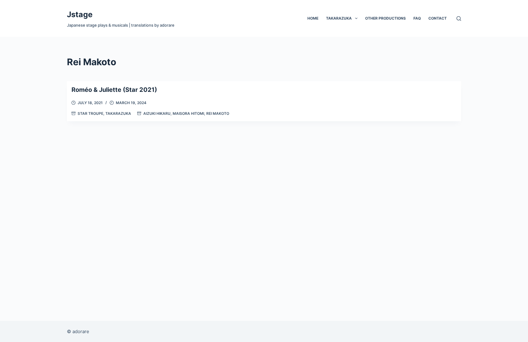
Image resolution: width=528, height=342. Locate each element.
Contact (437, 18)
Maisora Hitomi (188, 113)
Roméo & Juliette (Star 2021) (114, 89)
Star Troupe (90, 113)
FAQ (417, 18)
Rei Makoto (217, 113)
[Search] (459, 18)
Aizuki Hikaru (156, 113)
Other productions (385, 18)
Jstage (80, 14)
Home (312, 18)
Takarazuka (339, 18)
